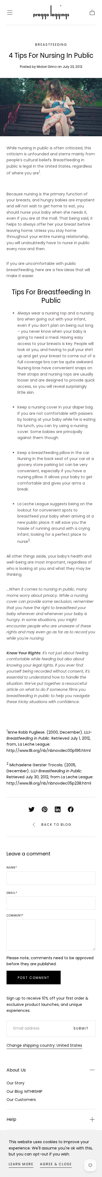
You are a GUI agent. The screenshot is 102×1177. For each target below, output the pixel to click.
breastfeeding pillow (51, 452)
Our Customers (21, 1099)
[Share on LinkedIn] (58, 809)
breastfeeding (51, 45)
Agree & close (56, 1164)
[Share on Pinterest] (45, 809)
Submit (81, 1028)
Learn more (21, 1164)
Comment (15, 915)
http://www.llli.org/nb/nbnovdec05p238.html (49, 783)
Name (12, 867)
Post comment (34, 977)
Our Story (15, 1083)
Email (12, 893)
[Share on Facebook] (71, 809)
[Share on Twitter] (32, 809)
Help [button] (11, 1119)
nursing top (56, 313)
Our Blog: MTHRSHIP (24, 1091)
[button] (10, 12)
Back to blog (56, 824)
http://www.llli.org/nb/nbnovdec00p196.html (49, 750)
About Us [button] (16, 1070)
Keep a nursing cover (37, 407)
